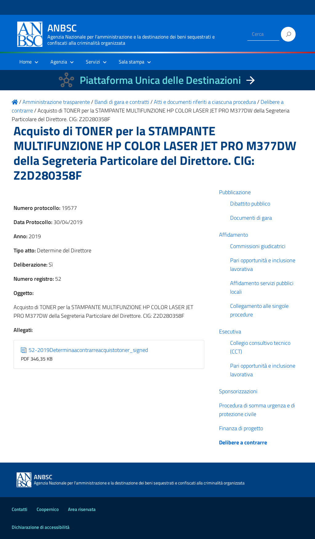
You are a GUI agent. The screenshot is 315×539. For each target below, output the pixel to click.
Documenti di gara (251, 218)
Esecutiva (230, 331)
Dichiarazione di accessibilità (41, 527)
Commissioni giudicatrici (257, 246)
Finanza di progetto (241, 428)
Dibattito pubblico (250, 203)
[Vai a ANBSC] (15, 102)
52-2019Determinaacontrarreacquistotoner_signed (87, 350)
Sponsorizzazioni (238, 391)
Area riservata (82, 509)
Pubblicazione (235, 192)
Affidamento (233, 235)
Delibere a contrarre (243, 442)
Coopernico (48, 509)
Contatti (19, 509)
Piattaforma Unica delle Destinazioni (160, 80)
